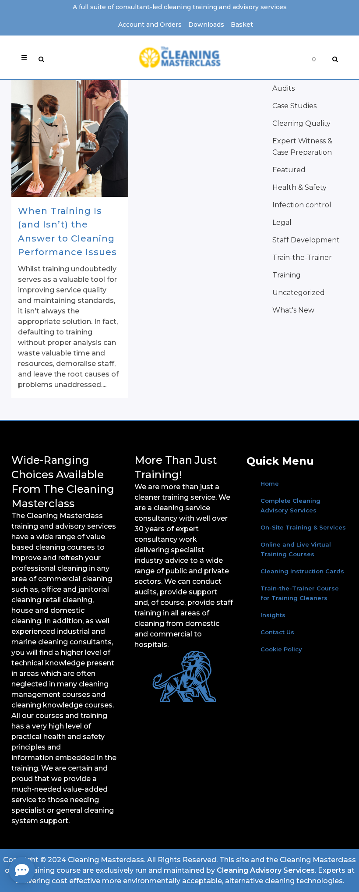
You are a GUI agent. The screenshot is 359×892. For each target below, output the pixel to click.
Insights (272, 614)
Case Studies (294, 106)
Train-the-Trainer (302, 257)
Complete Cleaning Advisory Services (290, 505)
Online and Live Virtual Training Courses (295, 549)
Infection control (301, 205)
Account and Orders (150, 24)
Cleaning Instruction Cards (302, 571)
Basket (242, 24)
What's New (293, 310)
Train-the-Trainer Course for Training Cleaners (299, 593)
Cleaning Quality (301, 123)
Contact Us (277, 632)
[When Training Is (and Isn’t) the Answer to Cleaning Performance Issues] (69, 138)
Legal (282, 222)
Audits (283, 88)
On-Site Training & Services (303, 527)
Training (286, 275)
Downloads (206, 24)
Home (269, 483)
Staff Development (306, 240)
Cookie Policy (281, 649)
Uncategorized (298, 292)
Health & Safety (299, 187)
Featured (289, 170)
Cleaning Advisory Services (266, 870)
